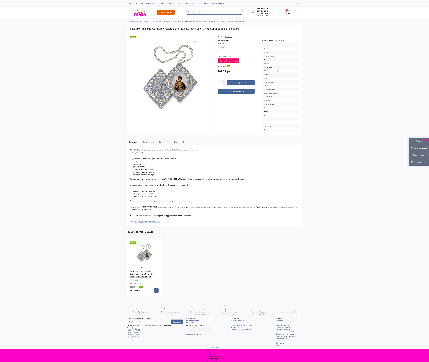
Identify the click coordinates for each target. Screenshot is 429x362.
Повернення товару (283, 329)
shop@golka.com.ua (193, 335)
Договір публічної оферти (285, 334)
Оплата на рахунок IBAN (285, 332)
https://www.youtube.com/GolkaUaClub (199, 329)
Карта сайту (280, 341)
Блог (188, 3)
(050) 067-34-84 (262, 13)
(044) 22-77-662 (262, 9)
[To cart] (156, 290)
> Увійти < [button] (297, 3)
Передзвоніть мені (133, 337)
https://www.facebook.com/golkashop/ (188, 329)
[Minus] (224, 84)
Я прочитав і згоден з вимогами (149, 325)
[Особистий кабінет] (419, 162)
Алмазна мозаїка (237, 327)
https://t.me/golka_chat (210, 329)
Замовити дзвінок (262, 15)
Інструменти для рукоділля (241, 329)
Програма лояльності (165, 3)
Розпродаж (132, 3)
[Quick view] (158, 241)
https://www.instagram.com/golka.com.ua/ (194, 329)
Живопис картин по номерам (241, 325)
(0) (224, 43)
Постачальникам (217, 3)
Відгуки (205, 3)
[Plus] (224, 81)
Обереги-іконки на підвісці (180, 21)
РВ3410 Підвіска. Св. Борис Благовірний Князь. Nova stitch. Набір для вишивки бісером (142, 274)
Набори (145, 21)
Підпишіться (176, 322)
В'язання (234, 332)
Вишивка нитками (237, 323)
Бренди (196, 3)
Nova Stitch (228, 37)
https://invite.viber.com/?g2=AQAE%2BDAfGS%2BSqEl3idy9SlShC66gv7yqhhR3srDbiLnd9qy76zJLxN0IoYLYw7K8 (204, 329)
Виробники (280, 343)
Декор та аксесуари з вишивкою (160, 21)
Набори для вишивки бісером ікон (147, 222)
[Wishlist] (158, 245)
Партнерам (280, 321)
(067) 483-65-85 (262, 11)
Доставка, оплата (147, 3)
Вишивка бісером (135, 21)
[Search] (188, 12)
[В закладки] (289, 28)
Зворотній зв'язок (282, 338)
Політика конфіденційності (146, 325)
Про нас (180, 3)
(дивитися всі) (279, 40)
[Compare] (158, 250)
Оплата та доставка (283, 327)
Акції (277, 345)
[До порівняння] (296, 28)
